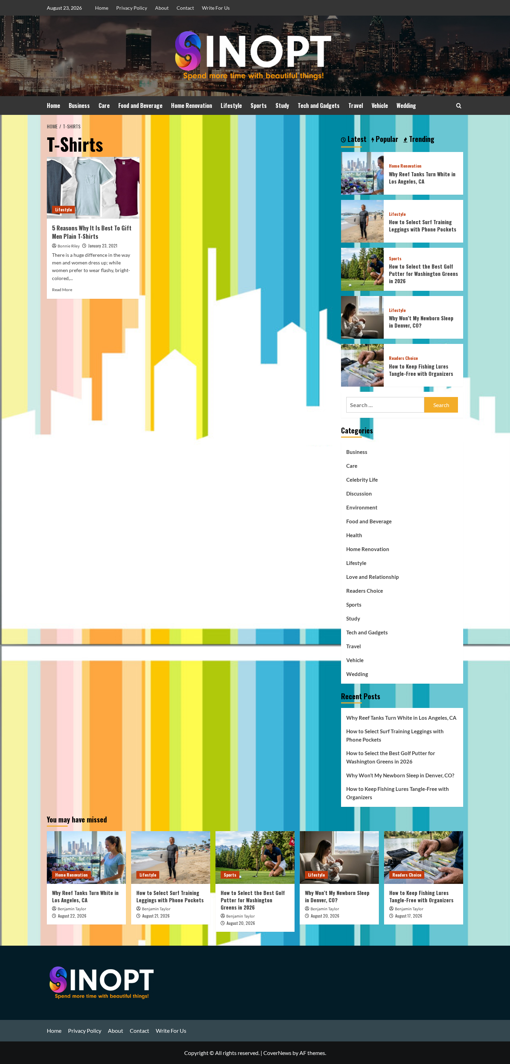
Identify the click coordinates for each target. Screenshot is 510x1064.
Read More (62, 289)
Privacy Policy (131, 8)
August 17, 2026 (408, 916)
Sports (258, 105)
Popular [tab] (386, 139)
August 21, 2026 (156, 916)
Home (101, 8)
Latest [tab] (356, 139)
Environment (361, 507)
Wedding (406, 105)
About (162, 8)
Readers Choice (403, 358)
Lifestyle (231, 105)
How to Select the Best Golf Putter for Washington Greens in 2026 (423, 273)
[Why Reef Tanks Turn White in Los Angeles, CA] (362, 172)
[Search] (458, 106)
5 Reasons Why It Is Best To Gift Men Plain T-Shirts (91, 231)
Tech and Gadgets (319, 105)
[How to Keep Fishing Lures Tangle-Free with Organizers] (362, 364)
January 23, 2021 (102, 245)
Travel (355, 105)
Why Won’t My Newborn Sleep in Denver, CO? (421, 321)
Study (282, 105)
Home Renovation (191, 105)
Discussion (359, 493)
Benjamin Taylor (72, 909)
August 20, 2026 (241, 923)
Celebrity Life (362, 479)
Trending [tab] (420, 139)
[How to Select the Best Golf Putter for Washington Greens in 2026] (362, 268)
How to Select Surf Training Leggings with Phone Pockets (422, 225)
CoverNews (277, 1052)
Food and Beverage (140, 105)
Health (354, 535)
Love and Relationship (372, 577)
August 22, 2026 (72, 916)
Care (104, 105)
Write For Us (216, 8)
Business (79, 105)
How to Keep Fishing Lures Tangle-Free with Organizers (421, 369)
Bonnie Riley (69, 246)
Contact (185, 8)
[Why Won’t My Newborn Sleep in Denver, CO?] (362, 316)
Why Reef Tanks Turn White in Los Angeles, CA (422, 177)
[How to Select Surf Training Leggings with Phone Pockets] (362, 220)
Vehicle (380, 105)
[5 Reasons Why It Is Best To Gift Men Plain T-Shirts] (93, 188)
